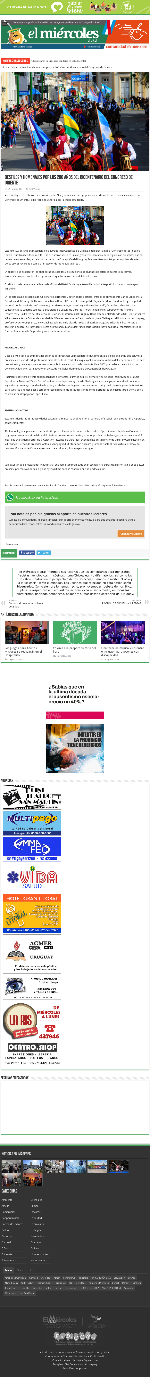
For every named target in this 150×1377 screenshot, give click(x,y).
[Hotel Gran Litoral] (32, 913)
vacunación (119, 1278)
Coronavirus (69, 1278)
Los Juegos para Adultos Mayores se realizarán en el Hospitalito (23, 651)
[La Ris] (32, 1020)
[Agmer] (32, 953)
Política (35, 1248)
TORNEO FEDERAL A (89, 1288)
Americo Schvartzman (15, 1278)
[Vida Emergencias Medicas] (32, 877)
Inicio (4, 67)
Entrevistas (7, 1254)
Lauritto (25, 1288)
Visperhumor (38, 1260)
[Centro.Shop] (32, 1053)
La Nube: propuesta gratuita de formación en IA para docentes (63, 60)
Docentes (37, 1288)
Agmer (57, 1278)
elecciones (71, 1288)
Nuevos (21, 1270)
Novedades (37, 1236)
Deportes (7, 1236)
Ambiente (7, 1199)
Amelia (5, 1205)
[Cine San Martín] (32, 797)
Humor (34, 1205)
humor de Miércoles (99, 1283)
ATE (70, 1283)
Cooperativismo (11, 1218)
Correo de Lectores (12, 1224)
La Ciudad (36, 1218)
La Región (36, 1230)
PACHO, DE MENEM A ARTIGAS (121, 602)
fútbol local (10, 1293)
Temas (8, 1270)
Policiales (36, 1242)
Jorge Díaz (81, 1283)
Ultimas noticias (39, 1254)
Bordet (115, 1283)
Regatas (58, 1288)
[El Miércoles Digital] (75, 33)
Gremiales (36, 1199)
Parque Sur (60, 1283)
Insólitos (35, 1211)
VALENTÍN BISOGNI (111, 1288)
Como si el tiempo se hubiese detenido (26, 603)
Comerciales (8, 1211)
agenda (131, 1278)
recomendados (44, 1283)
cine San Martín (27, 1293)
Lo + (32, 1270)
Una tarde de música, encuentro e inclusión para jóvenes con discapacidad (122, 651)
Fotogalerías (9, 1260)
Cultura (15, 67)
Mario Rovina (11, 1283)
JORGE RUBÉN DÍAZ (101, 1278)
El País (5, 1248)
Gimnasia (33, 1278)
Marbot (125, 1283)
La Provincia (37, 1224)
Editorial (6, 1242)
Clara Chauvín (11, 1288)
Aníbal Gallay (27, 1283)
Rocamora (83, 1278)
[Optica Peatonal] (32, 987)
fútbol (49, 1288)
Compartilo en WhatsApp (37, 497)
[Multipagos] (32, 823)
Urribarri (137, 1283)
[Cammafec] (32, 849)
